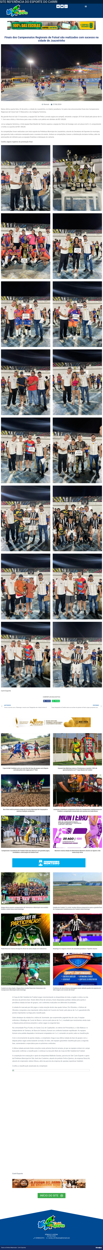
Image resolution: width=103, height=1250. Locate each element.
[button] (86, 6)
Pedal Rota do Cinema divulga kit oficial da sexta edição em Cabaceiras (24, 948)
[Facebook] (58, 6)
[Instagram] (66, 6)
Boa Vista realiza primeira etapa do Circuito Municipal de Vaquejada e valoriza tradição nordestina (25, 810)
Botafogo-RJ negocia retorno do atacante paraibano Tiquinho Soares (75, 948)
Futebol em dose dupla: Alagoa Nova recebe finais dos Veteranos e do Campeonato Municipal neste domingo (23, 989)
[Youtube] (62, 6)
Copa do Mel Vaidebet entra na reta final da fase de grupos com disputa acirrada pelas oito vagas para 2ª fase (25, 769)
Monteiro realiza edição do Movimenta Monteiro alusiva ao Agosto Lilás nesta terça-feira (77, 851)
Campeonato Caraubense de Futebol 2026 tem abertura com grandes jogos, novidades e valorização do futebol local (25, 851)
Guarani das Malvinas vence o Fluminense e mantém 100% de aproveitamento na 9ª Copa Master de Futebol (77, 769)
